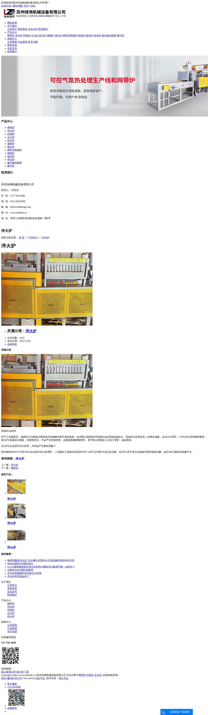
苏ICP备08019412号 (11, 678)
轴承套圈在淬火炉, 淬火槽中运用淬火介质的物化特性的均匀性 (40, 560)
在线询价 (12, 344)
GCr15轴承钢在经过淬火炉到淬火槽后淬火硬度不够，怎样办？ (41, 566)
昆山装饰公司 (8, 672)
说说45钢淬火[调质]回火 (20, 563)
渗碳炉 (50, 35)
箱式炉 (89, 35)
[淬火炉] (47, 324)
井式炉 (97, 35)
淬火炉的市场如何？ (18, 576)
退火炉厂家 (22, 672)
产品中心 (12, 32)
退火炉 (58, 35)
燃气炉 (120, 35)
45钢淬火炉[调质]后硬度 (20, 570)
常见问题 (33, 42)
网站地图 (18, 6)
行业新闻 (22, 42)
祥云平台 (40, 678)
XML (33, 6)
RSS (26, 6)
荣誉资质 (22, 29)
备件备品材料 (109, 35)
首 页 (21, 237)
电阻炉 (81, 35)
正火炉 (34, 35)
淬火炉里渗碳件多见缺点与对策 (24, 573)
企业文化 (33, 29)
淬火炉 (19, 35)
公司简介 (12, 29)
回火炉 (42, 35)
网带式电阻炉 (70, 35)
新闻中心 (12, 38)
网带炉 (11, 35)
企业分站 (6, 6)
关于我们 (12, 26)
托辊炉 (26, 35)
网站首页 (12, 22)
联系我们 (43, 29)
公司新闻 (12, 42)
